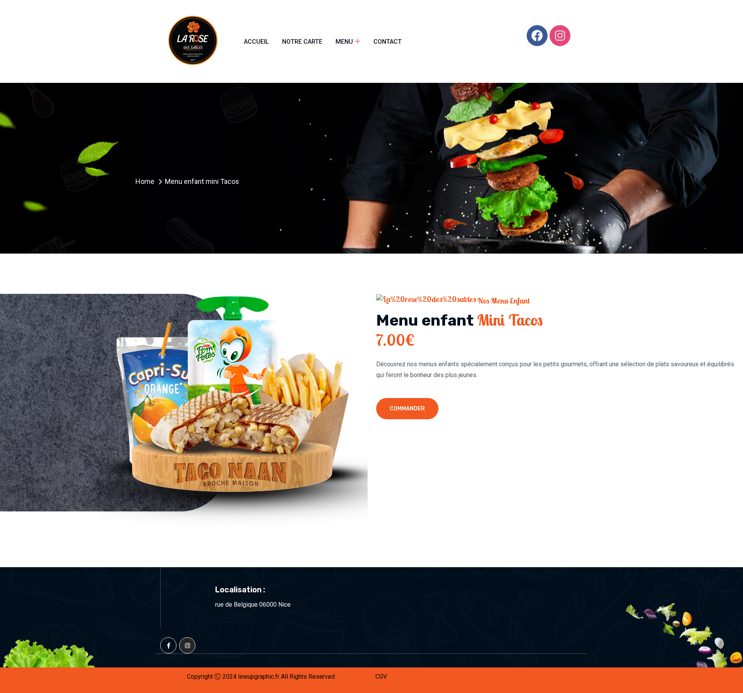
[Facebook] (537, 35)
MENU (344, 41)
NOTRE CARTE (302, 41)
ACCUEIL (256, 41)
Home (144, 181)
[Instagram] (560, 35)
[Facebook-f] (168, 645)
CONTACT (387, 41)
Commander (407, 408)
